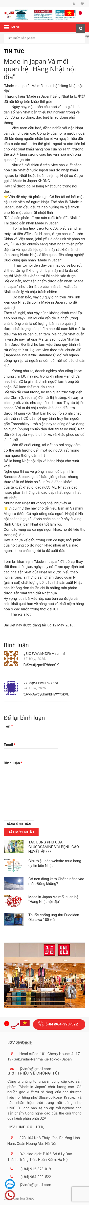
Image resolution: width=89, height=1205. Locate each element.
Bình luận (13, 763)
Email (9, 745)
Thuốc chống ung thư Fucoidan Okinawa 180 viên (53, 917)
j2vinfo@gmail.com (35, 1069)
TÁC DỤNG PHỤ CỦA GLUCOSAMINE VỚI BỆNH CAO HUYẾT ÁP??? (53, 847)
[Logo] (18, 1024)
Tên (8, 726)
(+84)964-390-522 (61, 1024)
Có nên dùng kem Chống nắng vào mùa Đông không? (56, 881)
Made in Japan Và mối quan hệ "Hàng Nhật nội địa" (53, 899)
